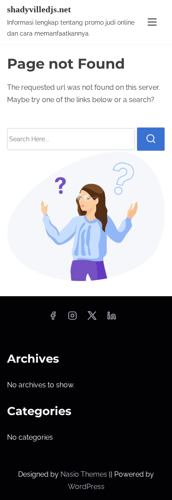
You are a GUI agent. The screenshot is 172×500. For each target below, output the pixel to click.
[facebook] (53, 318)
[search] (151, 139)
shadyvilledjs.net (39, 9)
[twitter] (92, 318)
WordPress (86, 486)
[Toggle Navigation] (152, 21)
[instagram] (72, 318)
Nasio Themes (84, 474)
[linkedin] (111, 318)
